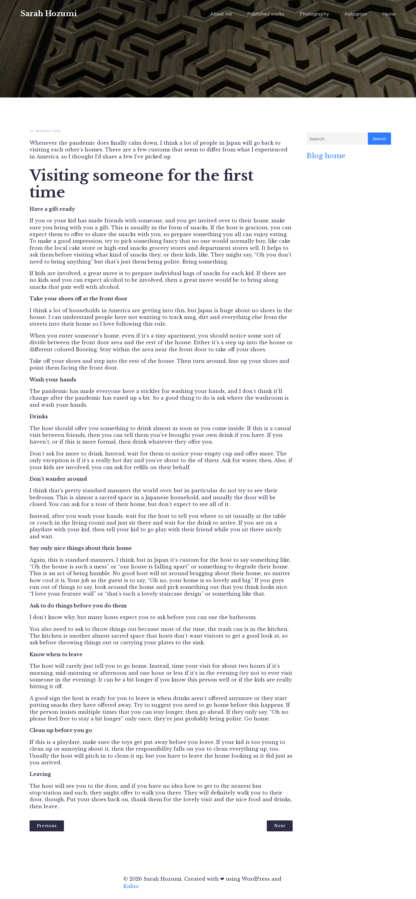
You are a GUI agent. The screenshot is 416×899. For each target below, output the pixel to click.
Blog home (325, 155)
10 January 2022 (45, 131)
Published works (265, 14)
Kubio (131, 886)
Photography (314, 14)
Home (389, 14)
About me (221, 14)
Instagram (355, 14)
